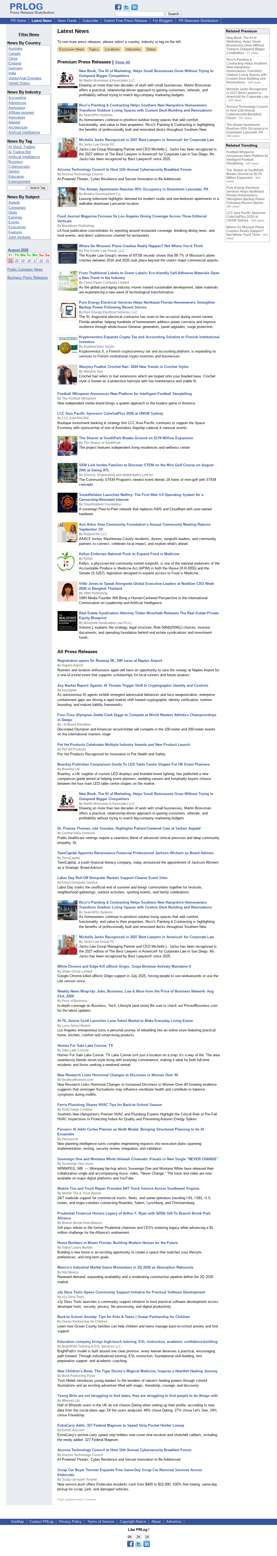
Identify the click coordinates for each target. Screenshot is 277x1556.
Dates (151, 49)
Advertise (173, 1522)
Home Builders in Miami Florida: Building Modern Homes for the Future (117, 1243)
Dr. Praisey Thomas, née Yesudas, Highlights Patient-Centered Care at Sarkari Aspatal (129, 828)
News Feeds (67, 21)
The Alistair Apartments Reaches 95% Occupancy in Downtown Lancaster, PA (143, 189)
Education (16, 177)
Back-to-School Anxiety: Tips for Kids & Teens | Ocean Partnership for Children (123, 1317)
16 (41, 261)
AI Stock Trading (21, 147)
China (12, 58)
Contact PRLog (41, 1522)
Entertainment (19, 181)
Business (15, 162)
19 (23, 261)
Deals (12, 212)
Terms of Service (100, 1522)
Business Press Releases (27, 278)
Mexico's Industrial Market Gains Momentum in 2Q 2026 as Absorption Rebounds (125, 1267)
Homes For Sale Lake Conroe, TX (85, 1046)
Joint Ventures (19, 237)
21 (10, 261)
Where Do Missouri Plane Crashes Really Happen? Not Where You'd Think (141, 246)
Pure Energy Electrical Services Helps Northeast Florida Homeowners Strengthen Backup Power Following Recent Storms (245, 195)
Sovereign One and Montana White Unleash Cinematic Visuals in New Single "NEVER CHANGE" (137, 1159)
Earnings (15, 217)
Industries (133, 49)
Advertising (17, 103)
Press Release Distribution (32, 13)
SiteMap (17, 1522)
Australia (15, 48)
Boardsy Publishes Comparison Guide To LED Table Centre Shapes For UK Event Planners (133, 764)
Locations (112, 49)
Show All (122, 62)
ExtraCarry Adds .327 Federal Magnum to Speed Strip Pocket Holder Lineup (120, 1425)
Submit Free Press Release (125, 21)
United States (19, 83)
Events (13, 222)
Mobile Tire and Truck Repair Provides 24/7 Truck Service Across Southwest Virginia (128, 1188)
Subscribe (90, 21)
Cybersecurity (19, 167)
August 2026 (18, 250)
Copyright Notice (133, 1522)
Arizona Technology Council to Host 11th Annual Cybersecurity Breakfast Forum (124, 169)
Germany (15, 68)
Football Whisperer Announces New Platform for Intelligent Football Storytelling (124, 394)
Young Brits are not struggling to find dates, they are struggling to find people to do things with (137, 1396)
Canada (14, 54)
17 (35, 261)
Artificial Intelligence (24, 132)
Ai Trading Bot (19, 152)
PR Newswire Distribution (198, 21)
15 (47, 261)
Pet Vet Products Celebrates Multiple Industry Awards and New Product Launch (123, 745)
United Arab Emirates (25, 78)
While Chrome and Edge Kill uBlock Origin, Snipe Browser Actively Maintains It (124, 966)
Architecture (17, 127)
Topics (94, 49)
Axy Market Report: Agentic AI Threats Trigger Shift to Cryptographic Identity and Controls (132, 685)
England (14, 63)
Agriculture (16, 117)
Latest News (42, 21)
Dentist (13, 171)
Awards (14, 202)
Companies (17, 208)
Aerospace (16, 108)
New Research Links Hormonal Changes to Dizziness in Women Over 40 (117, 1075)
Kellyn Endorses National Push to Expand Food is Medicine (129, 554)
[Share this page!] (126, 9)
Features (15, 232)
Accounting (17, 98)
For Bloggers (163, 21)
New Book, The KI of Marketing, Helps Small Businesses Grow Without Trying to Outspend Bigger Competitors (245, 45)
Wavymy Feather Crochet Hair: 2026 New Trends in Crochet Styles (134, 367)
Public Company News (25, 269)
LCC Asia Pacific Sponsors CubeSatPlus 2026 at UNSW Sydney (110, 413)
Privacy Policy (70, 1522)
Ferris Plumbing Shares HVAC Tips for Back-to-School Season (109, 1105)
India (12, 73)
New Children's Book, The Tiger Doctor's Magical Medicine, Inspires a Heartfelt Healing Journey (137, 1371)
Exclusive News (71, 49)
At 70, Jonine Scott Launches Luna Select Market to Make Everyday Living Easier (125, 1021)
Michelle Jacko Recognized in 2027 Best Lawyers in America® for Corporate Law (146, 140)
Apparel (14, 122)
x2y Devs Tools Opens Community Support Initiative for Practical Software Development (131, 1292)
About (156, 1522)
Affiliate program (21, 112)
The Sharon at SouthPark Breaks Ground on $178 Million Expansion (136, 438)
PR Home (18, 21)
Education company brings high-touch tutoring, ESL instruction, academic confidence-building (137, 1342)
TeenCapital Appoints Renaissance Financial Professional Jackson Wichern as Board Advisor (135, 853)
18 (29, 261)
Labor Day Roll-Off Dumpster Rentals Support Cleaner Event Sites (112, 878)
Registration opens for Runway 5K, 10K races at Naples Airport (109, 661)
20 (17, 261)
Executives (17, 227)
